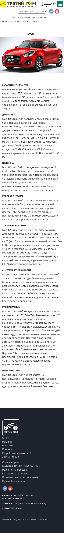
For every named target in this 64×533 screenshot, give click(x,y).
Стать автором (10, 462)
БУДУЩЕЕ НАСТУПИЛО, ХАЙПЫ (20, 465)
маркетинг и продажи (15, 469)
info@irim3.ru (11, 508)
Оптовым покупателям (15, 473)
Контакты (7, 449)
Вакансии (7, 445)
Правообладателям (13, 481)
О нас (5, 438)
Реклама (7, 441)
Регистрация (24, 17)
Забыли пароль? (39, 17)
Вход (14, 17)
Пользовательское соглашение (20, 477)
